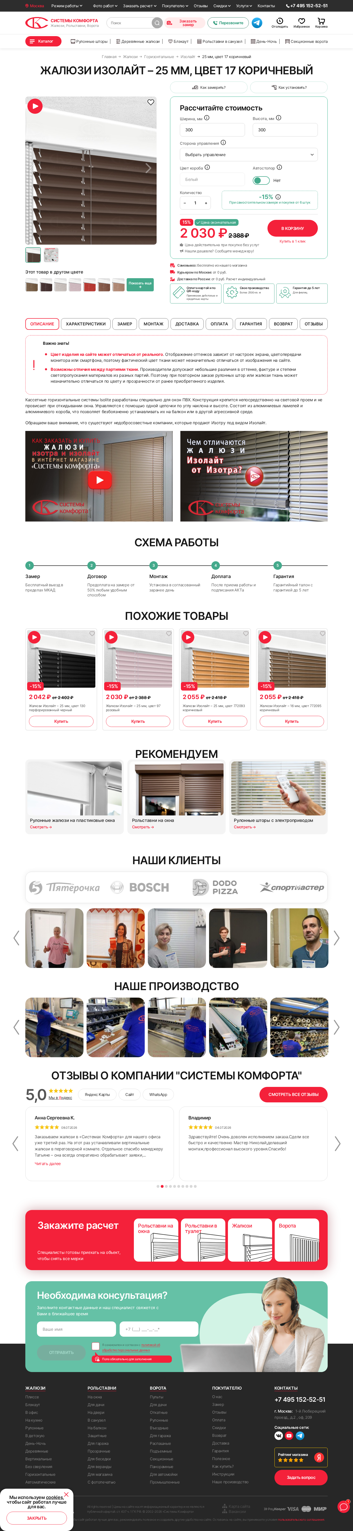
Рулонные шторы (92, 41)
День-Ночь (266, 41)
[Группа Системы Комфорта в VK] (278, 1436)
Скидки (220, 5)
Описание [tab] (42, 323)
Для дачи (96, 1404)
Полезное (221, 1458)
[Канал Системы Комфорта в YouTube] (289, 1436)
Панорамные (161, 1466)
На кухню (33, 1420)
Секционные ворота (309, 41)
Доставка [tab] (187, 323)
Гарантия (220, 1450)
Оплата (218, 1419)
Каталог (45, 41)
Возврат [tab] (283, 323)
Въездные (159, 1427)
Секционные (161, 1458)
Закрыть (37, 1518)
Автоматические (40, 1482)
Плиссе (32, 1396)
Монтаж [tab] (154, 323)
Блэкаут (181, 41)
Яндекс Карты (97, 1094)
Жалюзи (35, 1388)
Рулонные (34, 1427)
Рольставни (102, 1388)
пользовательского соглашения (301, 1519)
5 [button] (174, 1186)
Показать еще (140, 285)
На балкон (97, 1427)
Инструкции (223, 1474)
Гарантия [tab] (251, 323)
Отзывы (201, 5)
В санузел (96, 1420)
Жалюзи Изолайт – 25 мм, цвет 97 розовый (133, 708)
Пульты (156, 1396)
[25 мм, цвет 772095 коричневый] (31, 284)
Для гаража (98, 1443)
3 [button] (166, 1186)
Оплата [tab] (219, 323)
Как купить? (223, 1466)
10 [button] (195, 1186)
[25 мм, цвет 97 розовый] (75, 284)
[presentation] (212, 130)
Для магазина (100, 1474)
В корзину (292, 228)
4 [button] (170, 1186)
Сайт (129, 1094)
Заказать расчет (138, 5)
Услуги (242, 5)
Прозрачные (99, 1451)
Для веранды (99, 1466)
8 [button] (187, 1186)
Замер (218, 1404)
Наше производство (230, 1481)
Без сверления (38, 1466)
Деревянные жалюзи (140, 41)
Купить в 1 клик (293, 241)
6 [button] (178, 1186)
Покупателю (173, 5)
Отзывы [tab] (314, 323)
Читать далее (48, 1163)
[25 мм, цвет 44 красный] (89, 284)
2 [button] (162, 1186)
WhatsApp (158, 1094)
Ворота (158, 1388)
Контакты (266, 5)
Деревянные (36, 1451)
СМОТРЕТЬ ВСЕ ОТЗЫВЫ (293, 1094)
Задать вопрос (301, 1477)
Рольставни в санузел (222, 41)
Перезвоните (231, 22)
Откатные (159, 1412)
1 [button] (158, 1186)
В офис (31, 1412)
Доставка (220, 1443)
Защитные (97, 1435)
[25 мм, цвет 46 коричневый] (118, 284)
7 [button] (182, 1186)
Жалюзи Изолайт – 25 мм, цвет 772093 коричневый (214, 708)
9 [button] (191, 1186)
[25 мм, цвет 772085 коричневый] (104, 284)
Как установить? (293, 87)
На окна (95, 1396)
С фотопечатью (102, 1482)
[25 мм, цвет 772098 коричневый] (46, 284)
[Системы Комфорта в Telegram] (300, 1436)
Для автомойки (164, 1474)
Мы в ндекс (60, 1097)
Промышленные (165, 1482)
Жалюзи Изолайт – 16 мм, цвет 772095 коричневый (290, 708)
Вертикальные (38, 1458)
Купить (61, 721)
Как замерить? (212, 87)
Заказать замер (188, 23)
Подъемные (161, 1451)
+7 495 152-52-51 (299, 1399)
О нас (217, 1396)
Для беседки (99, 1458)
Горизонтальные (40, 1474)
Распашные (160, 1443)
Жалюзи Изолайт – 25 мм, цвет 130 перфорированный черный (57, 708)
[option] (91, 171)
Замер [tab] (124, 323)
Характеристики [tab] (86, 323)
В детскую (34, 1435)
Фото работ (103, 5)
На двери (96, 1412)
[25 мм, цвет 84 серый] (60, 284)
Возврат (219, 1435)
